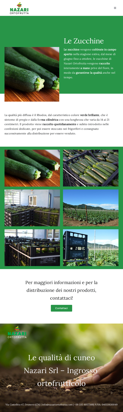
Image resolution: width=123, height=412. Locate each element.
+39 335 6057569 (83, 404)
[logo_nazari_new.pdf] (17, 324)
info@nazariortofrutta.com (57, 404)
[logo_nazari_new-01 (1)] (19, 2)
